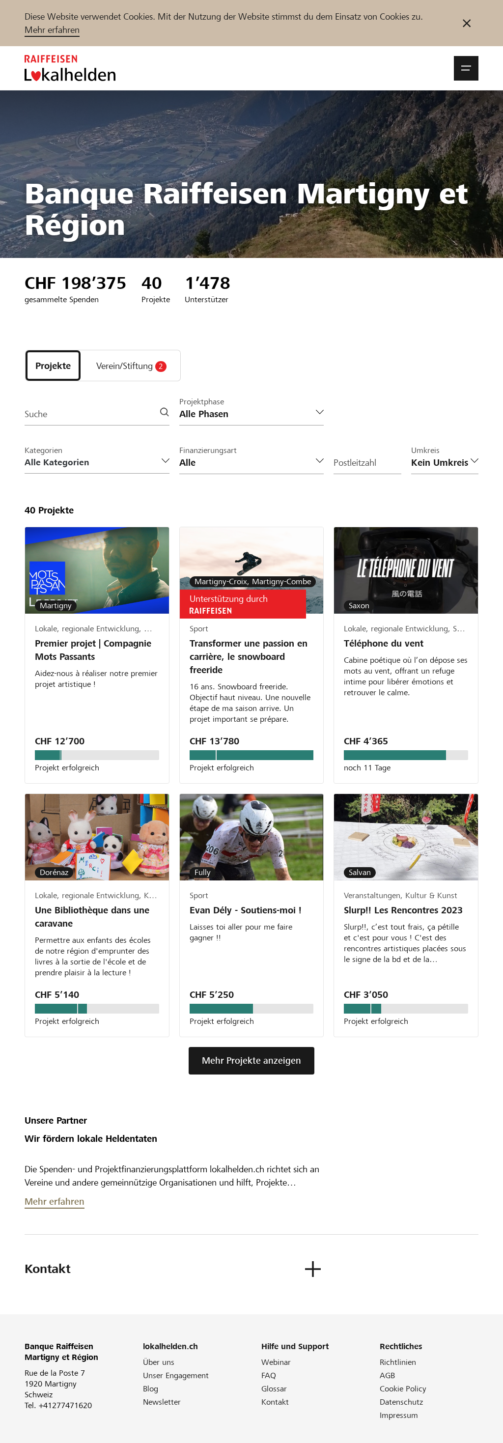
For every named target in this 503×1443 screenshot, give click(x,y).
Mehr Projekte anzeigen (251, 1060)
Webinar (276, 1362)
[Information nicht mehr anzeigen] (466, 23)
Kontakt (275, 1402)
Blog (150, 1388)
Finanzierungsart (208, 450)
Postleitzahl (355, 462)
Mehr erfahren (52, 30)
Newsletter (162, 1402)
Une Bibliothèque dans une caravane (92, 917)
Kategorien (43, 450)
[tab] (53, 365)
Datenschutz (401, 1402)
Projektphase (201, 401)
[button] (466, 68)
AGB (387, 1375)
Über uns (158, 1362)
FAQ (268, 1375)
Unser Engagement (176, 1375)
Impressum (399, 1415)
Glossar (274, 1388)
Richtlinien (398, 1362)
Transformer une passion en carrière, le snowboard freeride (248, 656)
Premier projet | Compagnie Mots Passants (93, 650)
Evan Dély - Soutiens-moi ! (246, 910)
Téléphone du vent (383, 643)
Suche (36, 414)
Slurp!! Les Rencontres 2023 (403, 910)
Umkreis (425, 450)
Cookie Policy (403, 1388)
